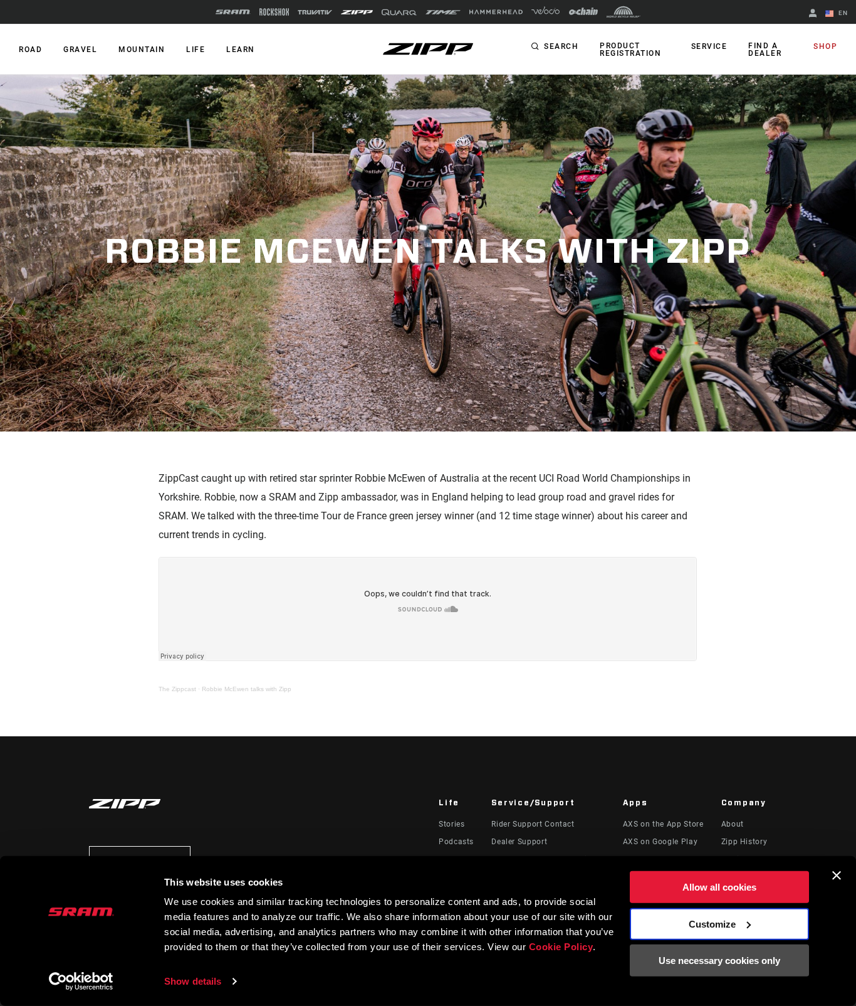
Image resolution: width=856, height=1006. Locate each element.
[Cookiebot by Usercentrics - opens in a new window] (81, 981)
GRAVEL (80, 49)
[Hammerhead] (496, 12)
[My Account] (813, 14)
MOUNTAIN (141, 49)
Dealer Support (519, 841)
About (732, 824)
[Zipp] (357, 12)
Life (195, 49)
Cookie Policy (561, 946)
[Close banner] (836, 875)
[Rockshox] (274, 12)
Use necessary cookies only (719, 960)
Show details (192, 981)
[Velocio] (545, 12)
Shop (825, 46)
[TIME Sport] (443, 12)
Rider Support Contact (532, 824)
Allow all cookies (719, 887)
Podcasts (456, 841)
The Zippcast (177, 689)
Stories (451, 824)
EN (842, 12)
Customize (712, 923)
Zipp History (744, 841)
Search (561, 46)
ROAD (30, 49)
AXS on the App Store (663, 824)
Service (709, 46)
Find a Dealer (764, 49)
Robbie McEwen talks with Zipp (246, 689)
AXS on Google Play (660, 841)
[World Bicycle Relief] (623, 12)
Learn (240, 49)
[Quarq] (399, 12)
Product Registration (630, 49)
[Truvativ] (315, 12)
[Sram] (233, 11)
